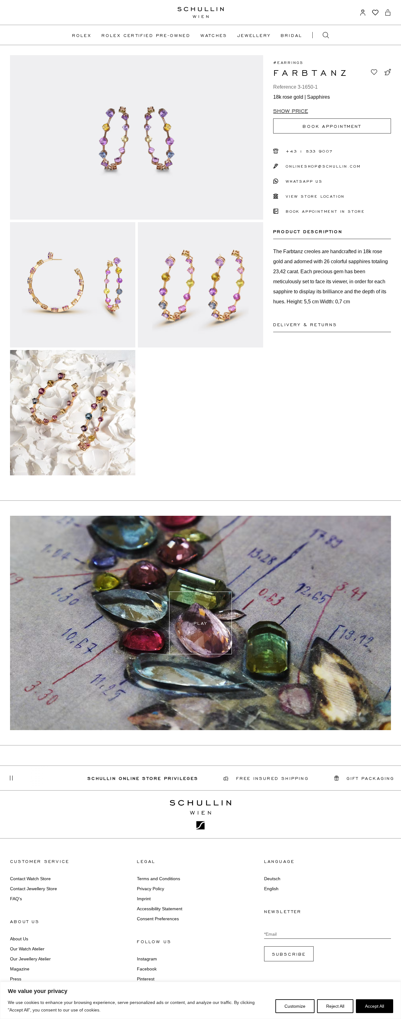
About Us (19, 938)
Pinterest (145, 978)
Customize (294, 1006)
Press (15, 978)
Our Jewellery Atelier (30, 958)
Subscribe (289, 953)
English (271, 888)
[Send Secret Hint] (388, 72)
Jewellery (254, 35)
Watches (213, 35)
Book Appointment (332, 125)
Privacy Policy (150, 888)
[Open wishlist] (375, 12)
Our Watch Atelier (27, 948)
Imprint (144, 898)
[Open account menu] (363, 12)
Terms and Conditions (158, 878)
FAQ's (16, 898)
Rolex (81, 35)
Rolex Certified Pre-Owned (146, 35)
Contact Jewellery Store (33, 888)
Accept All (374, 1006)
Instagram (147, 958)
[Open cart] (388, 12)
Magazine (19, 968)
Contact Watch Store (30, 878)
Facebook (147, 968)
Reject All (335, 1006)
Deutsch (272, 878)
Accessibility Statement (159, 908)
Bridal (291, 35)
